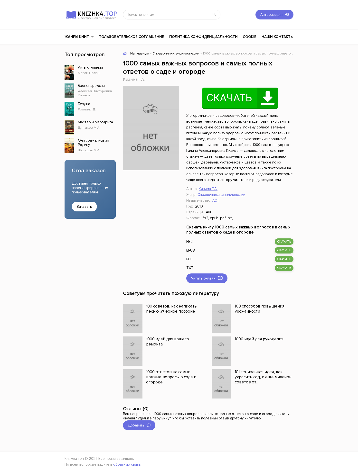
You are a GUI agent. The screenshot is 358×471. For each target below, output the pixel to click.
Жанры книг (77, 37)
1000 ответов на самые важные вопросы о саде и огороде (171, 377)
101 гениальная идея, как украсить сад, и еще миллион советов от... (263, 377)
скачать (284, 242)
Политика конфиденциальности (203, 37)
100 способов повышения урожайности (259, 309)
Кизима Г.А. (134, 79)
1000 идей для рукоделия (259, 339)
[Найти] (214, 14)
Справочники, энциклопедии (221, 194)
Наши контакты (277, 37)
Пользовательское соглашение (131, 37)
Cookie (249, 37)
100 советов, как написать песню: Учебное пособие (171, 309)
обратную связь (127, 464)
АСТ (215, 200)
